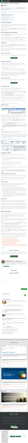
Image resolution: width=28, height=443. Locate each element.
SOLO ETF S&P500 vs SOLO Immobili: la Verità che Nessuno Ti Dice (10, 330)
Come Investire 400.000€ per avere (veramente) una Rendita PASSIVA (10, 329)
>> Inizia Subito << (14, 256)
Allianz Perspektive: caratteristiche (6, 17)
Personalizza (23, 436)
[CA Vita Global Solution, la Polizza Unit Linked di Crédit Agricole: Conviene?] (4, 315)
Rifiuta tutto (18, 436)
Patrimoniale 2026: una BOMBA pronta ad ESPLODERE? (8, 327)
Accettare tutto (12, 436)
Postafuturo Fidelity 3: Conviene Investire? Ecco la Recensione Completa (15, 322)
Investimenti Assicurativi (6, 266)
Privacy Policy (6, 442)
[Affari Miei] (5, 1)
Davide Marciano (8, 260)
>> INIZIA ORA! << (14, 82)
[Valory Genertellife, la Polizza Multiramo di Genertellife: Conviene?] (4, 306)
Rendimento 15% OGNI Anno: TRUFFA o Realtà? (7, 333)
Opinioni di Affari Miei (4, 20)
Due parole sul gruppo (5, 16)
